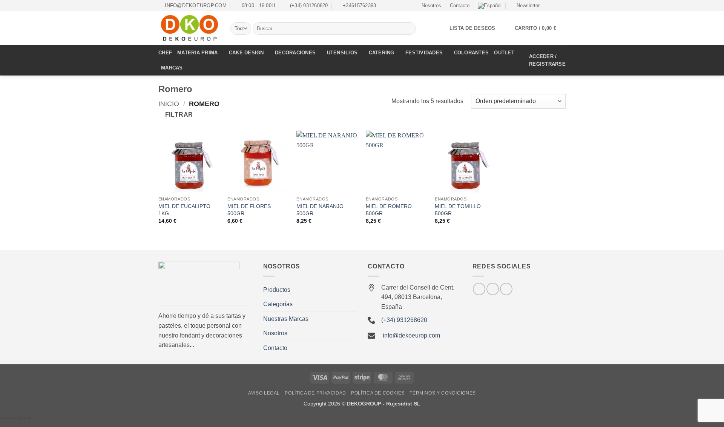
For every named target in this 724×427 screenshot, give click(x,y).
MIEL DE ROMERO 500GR (389, 209)
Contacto (459, 5)
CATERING (381, 52)
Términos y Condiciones (443, 393)
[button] (525, 6)
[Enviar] (409, 28)
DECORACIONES (295, 52)
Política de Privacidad (315, 393)
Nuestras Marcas (285, 319)
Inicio (168, 104)
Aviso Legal (264, 393)
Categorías (278, 304)
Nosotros (431, 5)
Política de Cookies (378, 393)
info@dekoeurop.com (411, 335)
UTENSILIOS (342, 52)
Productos (276, 290)
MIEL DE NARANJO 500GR (320, 209)
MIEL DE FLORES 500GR (249, 209)
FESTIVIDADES (424, 52)
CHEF (165, 52)
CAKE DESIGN (246, 52)
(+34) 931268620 (404, 320)
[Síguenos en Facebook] (547, 5)
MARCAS (172, 68)
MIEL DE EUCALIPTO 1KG (184, 209)
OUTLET (504, 52)
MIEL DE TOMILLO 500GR (458, 209)
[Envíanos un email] (562, 5)
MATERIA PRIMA (197, 52)
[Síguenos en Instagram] (554, 5)
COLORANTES (471, 52)
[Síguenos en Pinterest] (506, 289)
